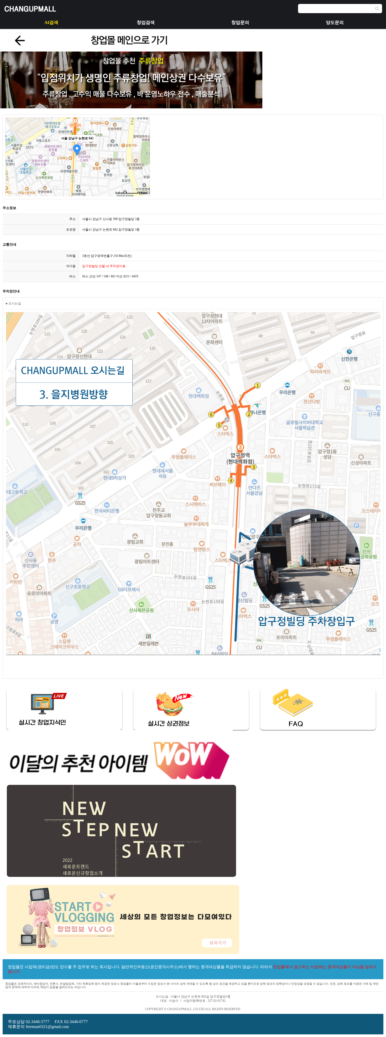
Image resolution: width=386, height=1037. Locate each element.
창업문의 (240, 22)
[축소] (143, 156)
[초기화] (143, 166)
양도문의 (335, 22)
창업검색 (146, 22)
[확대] (143, 147)
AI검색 (51, 22)
